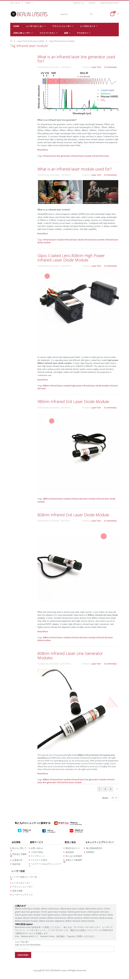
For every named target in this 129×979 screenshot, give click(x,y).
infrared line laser (100, 155)
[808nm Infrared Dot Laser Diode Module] (78, 606)
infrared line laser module (69, 782)
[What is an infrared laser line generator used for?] (78, 113)
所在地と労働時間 (18, 855)
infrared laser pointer (94, 239)
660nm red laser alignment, (52, 920)
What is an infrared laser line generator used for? (76, 59)
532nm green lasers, (51, 914)
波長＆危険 (17, 890)
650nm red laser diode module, (98, 917)
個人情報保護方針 (94, 848)
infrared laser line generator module (88, 779)
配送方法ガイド (73, 848)
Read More (42, 149)
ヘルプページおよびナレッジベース (45, 864)
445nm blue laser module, (72, 908)
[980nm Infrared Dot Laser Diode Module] (78, 492)
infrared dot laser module (83, 498)
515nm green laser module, (54, 911)
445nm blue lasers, (94, 908)
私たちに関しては (18, 849)
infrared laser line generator (56, 155)
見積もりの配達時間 (72, 860)
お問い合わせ (37, 848)
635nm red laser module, (35, 917)
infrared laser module (81, 155)
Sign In (92, 3)
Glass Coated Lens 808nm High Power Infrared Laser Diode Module (71, 258)
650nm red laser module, (27, 920)
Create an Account (109, 3)
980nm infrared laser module (57, 498)
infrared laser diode (74, 239)
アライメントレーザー (22, 886)
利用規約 (90, 852)
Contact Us (78, 3)
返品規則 (70, 852)
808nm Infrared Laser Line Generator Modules (70, 655)
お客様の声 (17, 860)
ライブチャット (38, 856)
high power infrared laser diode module (90, 385)
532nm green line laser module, (76, 914)
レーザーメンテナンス (22, 894)
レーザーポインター (21, 882)
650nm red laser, (75, 917)
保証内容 (16, 864)
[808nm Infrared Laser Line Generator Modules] (78, 749)
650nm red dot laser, (57, 917)
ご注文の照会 (37, 852)
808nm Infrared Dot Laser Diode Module (73, 514)
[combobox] (76, 14)
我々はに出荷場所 (74, 856)
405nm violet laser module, (28, 908)
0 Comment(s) (110, 67)
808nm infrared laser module (57, 385)
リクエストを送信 (39, 859)
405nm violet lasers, (50, 908)
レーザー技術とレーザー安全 (23, 877)
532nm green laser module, (28, 914)
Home (11, 40)
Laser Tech (96, 67)
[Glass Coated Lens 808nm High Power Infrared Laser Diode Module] (78, 351)
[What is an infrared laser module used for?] (78, 203)
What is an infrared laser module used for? (74, 169)
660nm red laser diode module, (80, 920)
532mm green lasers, (77, 911)
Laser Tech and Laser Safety (30, 41)
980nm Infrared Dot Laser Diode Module (73, 401)
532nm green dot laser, (98, 911)
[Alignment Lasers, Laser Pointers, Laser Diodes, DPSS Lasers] (29, 14)
